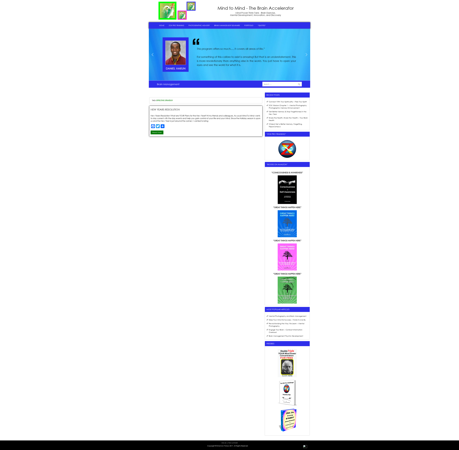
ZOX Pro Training (176, 25)
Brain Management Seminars (227, 25)
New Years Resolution (165, 109)
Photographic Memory (199, 25)
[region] (229, 55)
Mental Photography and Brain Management (287, 316)
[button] (152, 55)
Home (161, 25)
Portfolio (248, 25)
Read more (157, 132)
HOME (223, 443)
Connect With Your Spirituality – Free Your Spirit (288, 102)
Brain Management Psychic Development (286, 336)
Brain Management (168, 84)
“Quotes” (262, 25)
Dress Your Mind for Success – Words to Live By (287, 320)
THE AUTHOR (233, 443)
